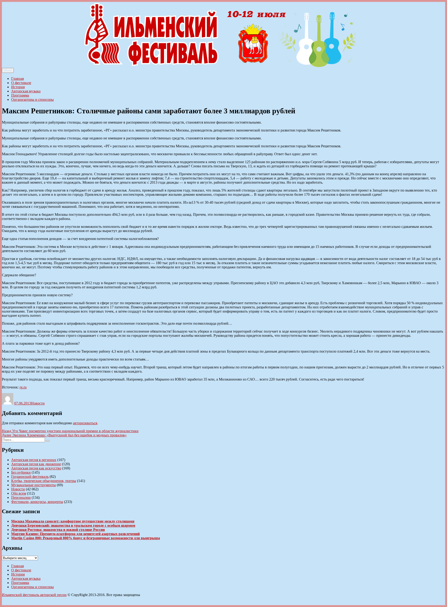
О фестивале (21, 83)
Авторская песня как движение (36, 464)
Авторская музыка (26, 91)
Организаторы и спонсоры (32, 99)
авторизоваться (85, 423)
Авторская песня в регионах (33, 460)
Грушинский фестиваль (30, 477)
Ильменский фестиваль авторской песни (34, 595)
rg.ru (23, 387)
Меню (8, 70)
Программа (20, 95)
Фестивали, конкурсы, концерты (37, 502)
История (18, 87)
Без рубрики (21, 472)
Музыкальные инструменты (33, 485)
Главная (17, 79)
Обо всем (18, 493)
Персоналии (21, 497)
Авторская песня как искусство (36, 468)
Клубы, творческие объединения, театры (43, 481)
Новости (38, 403)
